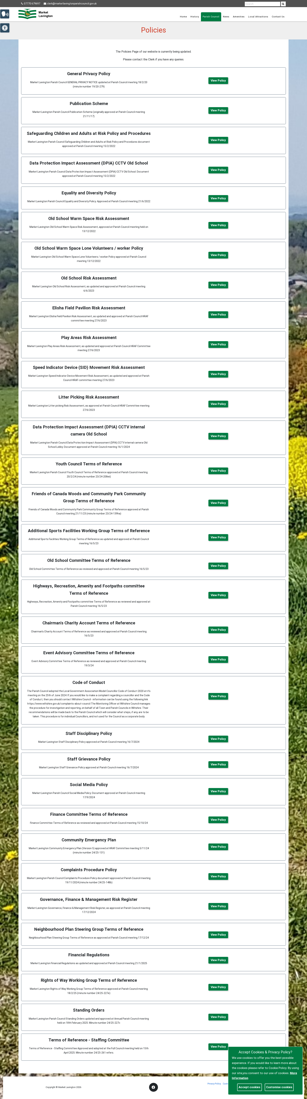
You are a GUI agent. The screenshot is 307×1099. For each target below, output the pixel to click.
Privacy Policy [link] (214, 1083)
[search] (283, 3)
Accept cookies (249, 1087)
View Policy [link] (218, 80)
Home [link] (183, 16)
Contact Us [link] (278, 16)
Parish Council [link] (211, 16)
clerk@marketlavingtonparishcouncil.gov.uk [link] (72, 3)
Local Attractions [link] (258, 16)
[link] (283, 4)
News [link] (226, 16)
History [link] (194, 16)
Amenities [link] (239, 16)
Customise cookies (279, 1087)
